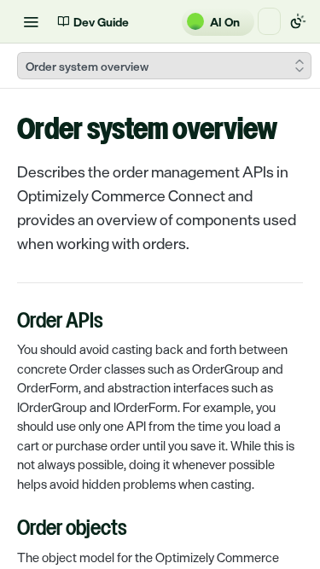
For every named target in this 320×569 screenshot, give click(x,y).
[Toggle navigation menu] (30, 21)
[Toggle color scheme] (297, 21)
